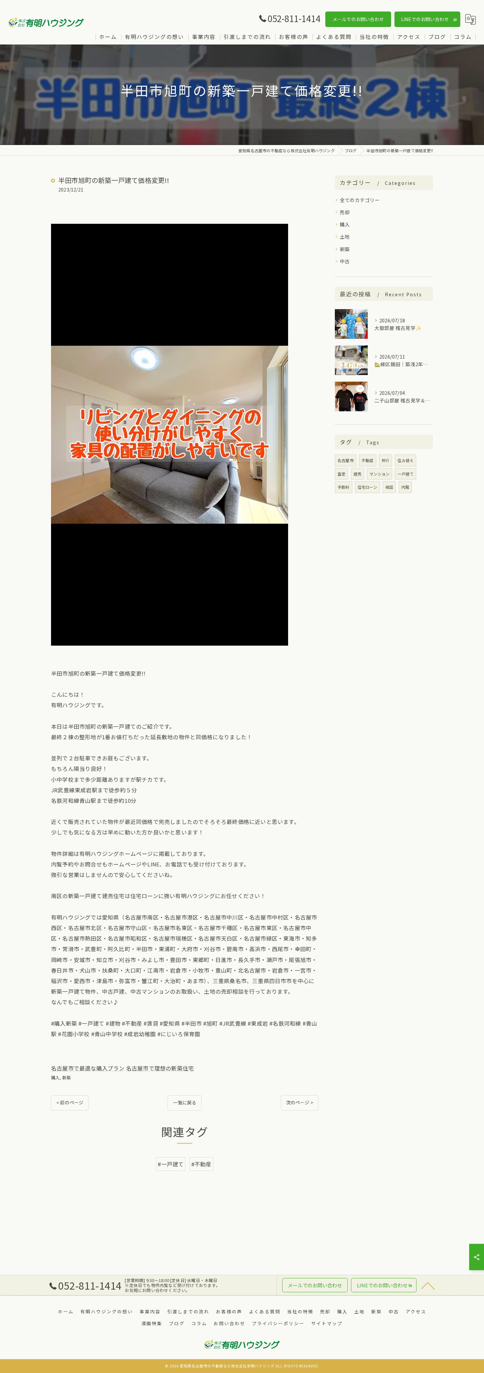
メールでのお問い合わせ (358, 19)
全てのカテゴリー (360, 199)
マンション (379, 474)
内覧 (405, 487)
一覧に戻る (184, 1102)
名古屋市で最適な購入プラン (88, 1068)
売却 (345, 212)
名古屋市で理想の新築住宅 (160, 1068)
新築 (66, 1077)
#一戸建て (171, 1164)
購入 (55, 1077)
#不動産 (201, 1164)
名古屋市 (345, 460)
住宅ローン (367, 487)
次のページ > (299, 1102)
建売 (358, 474)
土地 (345, 236)
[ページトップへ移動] (428, 1285)
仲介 (386, 460)
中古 (345, 261)
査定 (341, 474)
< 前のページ (69, 1102)
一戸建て (405, 474)
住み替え (405, 460)
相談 (389, 487)
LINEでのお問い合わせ (425, 19)
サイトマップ (327, 1323)
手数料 (343, 487)
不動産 (368, 460)
